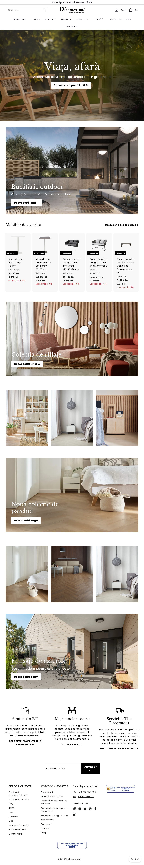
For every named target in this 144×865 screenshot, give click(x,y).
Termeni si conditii (19, 825)
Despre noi (47, 792)
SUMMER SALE (19, 19)
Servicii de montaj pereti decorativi (54, 810)
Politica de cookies (19, 799)
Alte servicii (47, 819)
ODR (11, 812)
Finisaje (65, 19)
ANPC (12, 808)
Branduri (71, 26)
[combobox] (27, 10)
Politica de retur (17, 829)
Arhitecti (114, 19)
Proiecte (36, 19)
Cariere (45, 828)
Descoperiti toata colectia (121, 225)
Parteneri (46, 824)
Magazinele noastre (52, 796)
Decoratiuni (82, 19)
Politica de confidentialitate (18, 794)
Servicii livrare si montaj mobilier (54, 802)
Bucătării (100, 19)
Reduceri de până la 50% (71, 85)
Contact (13, 816)
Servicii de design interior (54, 815)
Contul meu (15, 833)
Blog (128, 19)
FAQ (11, 803)
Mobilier (49, 19)
